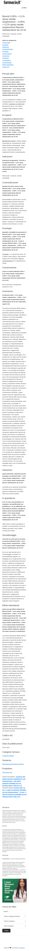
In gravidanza (6, 60)
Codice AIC (5, 67)
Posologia (5, 51)
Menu (25, 7)
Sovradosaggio (7, 62)
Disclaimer (22, 947)
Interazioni (5, 58)
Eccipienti (5, 45)
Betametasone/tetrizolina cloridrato (13, 764)
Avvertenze (5, 56)
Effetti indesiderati (7, 65)
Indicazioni (5, 47)
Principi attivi (6, 42)
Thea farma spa (7, 772)
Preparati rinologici (8, 756)
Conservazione (7, 54)
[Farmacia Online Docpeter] (14, 879)
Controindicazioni (7, 49)
